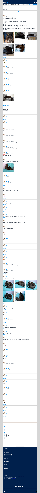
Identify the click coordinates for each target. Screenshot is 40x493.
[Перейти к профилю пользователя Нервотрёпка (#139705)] (4, 16)
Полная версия (6, 448)
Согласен (34, 4)
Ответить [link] (4, 57)
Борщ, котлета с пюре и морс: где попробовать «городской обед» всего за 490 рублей (18, 432)
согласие (29, 4)
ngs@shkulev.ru (13, 478)
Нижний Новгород (6, 461)
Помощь (5, 469)
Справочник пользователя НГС (8, 449)
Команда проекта (6, 467)
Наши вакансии (6, 468)
